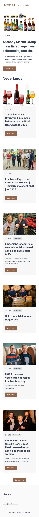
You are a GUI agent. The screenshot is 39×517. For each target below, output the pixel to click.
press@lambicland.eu (10, 504)
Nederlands (24, 5)
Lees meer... (9, 69)
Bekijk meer (19, 480)
